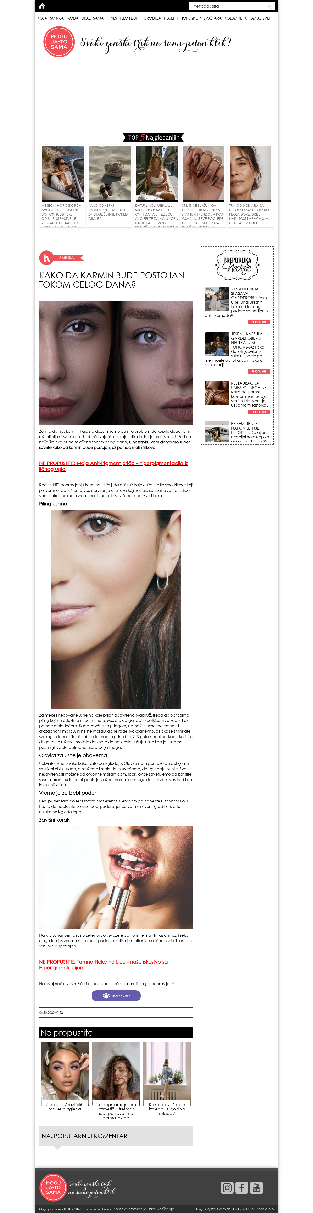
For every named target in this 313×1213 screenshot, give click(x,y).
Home (41, 5)
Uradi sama (92, 18)
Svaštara (213, 18)
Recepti (171, 18)
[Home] (78, 1188)
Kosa (42, 18)
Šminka (57, 18)
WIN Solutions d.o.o (258, 1209)
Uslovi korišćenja (161, 1209)
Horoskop (190, 18)
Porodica (151, 18)
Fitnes (112, 18)
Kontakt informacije (130, 1209)
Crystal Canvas (217, 1209)
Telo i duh (129, 18)
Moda (72, 18)
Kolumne (233, 18)
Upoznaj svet (257, 18)
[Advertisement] (156, 96)
